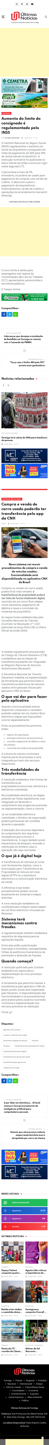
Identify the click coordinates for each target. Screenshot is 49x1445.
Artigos (39, 1384)
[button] (3, 385)
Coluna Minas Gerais (34, 1387)
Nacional (14, 433)
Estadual (5, 1306)
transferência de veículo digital (14, 1051)
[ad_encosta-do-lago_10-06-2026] (24, 100)
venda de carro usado (11, 1068)
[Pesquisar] (46, 16)
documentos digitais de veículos (15, 1041)
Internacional (26, 1384)
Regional (29, 1267)
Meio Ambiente (35, 1397)
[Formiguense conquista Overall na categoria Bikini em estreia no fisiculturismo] (36, 1292)
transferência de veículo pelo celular (16, 1057)
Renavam (35, 1041)
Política (25, 1400)
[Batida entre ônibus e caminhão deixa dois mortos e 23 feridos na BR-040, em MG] (12, 1292)
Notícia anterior (14, 333)
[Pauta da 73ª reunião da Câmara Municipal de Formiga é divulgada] (12, 1331)
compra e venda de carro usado (15, 1035)
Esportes (29, 1306)
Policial (18, 1380)
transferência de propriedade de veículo (29, 1046)
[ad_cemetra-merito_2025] (24, 85)
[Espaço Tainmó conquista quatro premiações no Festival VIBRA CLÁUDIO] (12, 1252)
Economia (33, 1390)
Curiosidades (18, 1390)
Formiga (4, 1267)
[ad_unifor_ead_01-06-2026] (24, 470)
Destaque (5, 433)
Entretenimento (18, 1394)
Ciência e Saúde (13, 1387)
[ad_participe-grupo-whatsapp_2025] (24, 297)
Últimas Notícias (12, 138)
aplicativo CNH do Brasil (11, 1030)
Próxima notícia (35, 359)
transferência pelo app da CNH (14, 1062)
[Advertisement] (24, 52)
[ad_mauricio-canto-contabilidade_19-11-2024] (24, 455)
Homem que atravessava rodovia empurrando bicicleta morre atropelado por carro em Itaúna (27, 1135)
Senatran (6, 1046)
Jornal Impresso (16, 1397)
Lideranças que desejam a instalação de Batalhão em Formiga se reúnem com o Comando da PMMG (23, 339)
